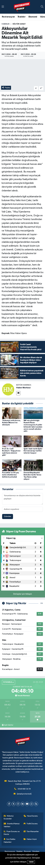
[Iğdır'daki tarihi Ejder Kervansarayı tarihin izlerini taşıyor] (33, 441)
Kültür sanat (19, 24)
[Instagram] (18, 804)
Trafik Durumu (32, 824)
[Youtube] (27, 804)
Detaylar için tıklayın (22, 594)
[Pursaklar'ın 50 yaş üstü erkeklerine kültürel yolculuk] (12, 465)
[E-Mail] (18, 393)
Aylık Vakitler (8, 725)
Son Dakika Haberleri (9, 840)
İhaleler (22, 17)
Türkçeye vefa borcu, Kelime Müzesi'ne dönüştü (11, 423)
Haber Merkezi (23, 388)
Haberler (6, 24)
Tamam (31, 862)
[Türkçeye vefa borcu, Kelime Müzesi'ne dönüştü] (12, 413)
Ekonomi (32, 17)
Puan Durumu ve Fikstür (12, 833)
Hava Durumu (32, 816)
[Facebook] (9, 804)
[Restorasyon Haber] (22, 7)
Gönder (7, 516)
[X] (14, 804)
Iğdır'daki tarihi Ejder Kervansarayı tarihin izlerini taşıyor (33, 451)
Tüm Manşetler (32, 831)
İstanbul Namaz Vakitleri (12, 825)
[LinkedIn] (22, 804)
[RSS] (36, 804)
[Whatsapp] (32, 804)
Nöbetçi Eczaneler (9, 817)
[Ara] (42, 6)
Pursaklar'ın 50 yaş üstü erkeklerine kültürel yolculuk (10, 475)
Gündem (35, 851)
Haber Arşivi (32, 839)
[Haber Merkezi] (8, 389)
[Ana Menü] (3, 7)
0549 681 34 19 (24, 789)
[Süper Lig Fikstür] (41, 603)
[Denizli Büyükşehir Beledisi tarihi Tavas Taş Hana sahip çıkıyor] (33, 465)
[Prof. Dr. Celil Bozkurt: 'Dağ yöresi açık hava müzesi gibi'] (12, 441)
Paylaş (7, 88)
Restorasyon (8, 17)
